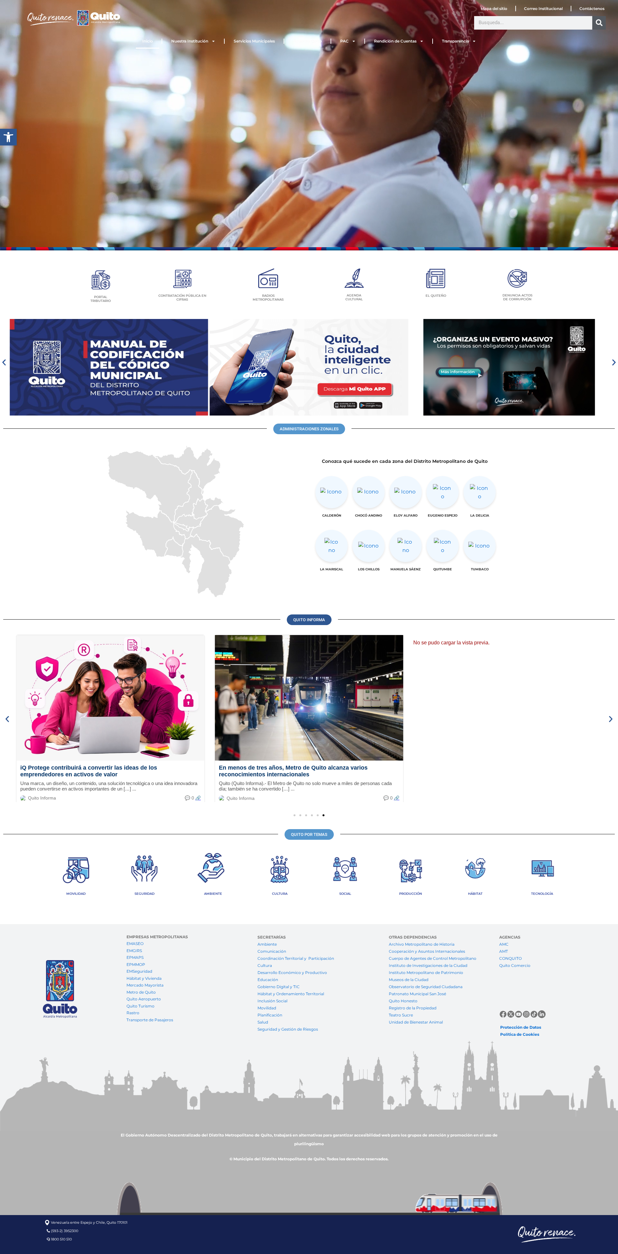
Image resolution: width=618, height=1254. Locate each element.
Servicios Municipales (254, 41)
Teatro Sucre (401, 1015)
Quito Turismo (140, 1006)
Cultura (265, 965)
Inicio (147, 41)
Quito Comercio (514, 965)
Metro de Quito (141, 992)
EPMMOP (135, 964)
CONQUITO (510, 958)
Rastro (132, 1012)
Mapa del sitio (494, 8)
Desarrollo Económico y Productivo (292, 972)
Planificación (270, 1015)
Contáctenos (591, 8)
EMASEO (135, 943)
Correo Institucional (543, 8)
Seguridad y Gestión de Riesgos (288, 1029)
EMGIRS (134, 950)
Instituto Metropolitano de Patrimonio (426, 972)
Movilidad (267, 1008)
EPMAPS (135, 957)
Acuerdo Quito (307, 41)
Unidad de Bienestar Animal (416, 1022)
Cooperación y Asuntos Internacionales (427, 951)
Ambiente (267, 944)
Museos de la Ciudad (408, 979)
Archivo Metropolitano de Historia (421, 944)
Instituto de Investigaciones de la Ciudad (428, 965)
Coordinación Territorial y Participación (296, 958)
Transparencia (455, 41)
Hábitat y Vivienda (144, 978)
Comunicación (272, 951)
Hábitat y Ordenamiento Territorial (291, 993)
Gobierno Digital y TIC (279, 986)
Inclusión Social (272, 1000)
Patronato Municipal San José (417, 993)
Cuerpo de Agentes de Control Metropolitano (432, 958)
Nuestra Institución (189, 41)
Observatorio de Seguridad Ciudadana (426, 986)
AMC (504, 944)
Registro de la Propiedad (412, 1008)
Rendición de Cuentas (395, 41)
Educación (268, 979)
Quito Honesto (403, 1000)
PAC (344, 41)
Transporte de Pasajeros (149, 1019)
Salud (263, 1022)
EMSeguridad (139, 971)
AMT (503, 951)
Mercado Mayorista (145, 985)
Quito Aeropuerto (143, 999)
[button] (8, 137)
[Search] (599, 23)
